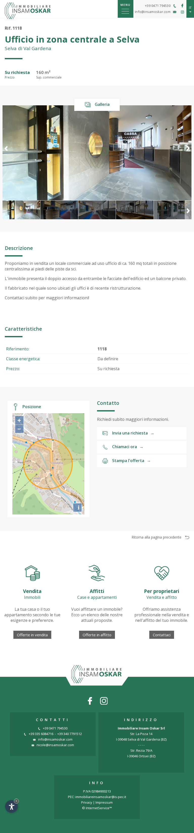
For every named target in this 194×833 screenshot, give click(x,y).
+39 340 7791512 (69, 733)
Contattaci (162, 634)
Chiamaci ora (127, 446)
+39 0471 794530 (55, 728)
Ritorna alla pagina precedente (156, 537)
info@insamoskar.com (55, 739)
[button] (188, 152)
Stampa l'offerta (131, 460)
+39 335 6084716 (41, 733)
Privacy (86, 802)
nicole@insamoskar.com (55, 745)
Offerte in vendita (32, 634)
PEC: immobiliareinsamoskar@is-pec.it (97, 797)
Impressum (104, 802)
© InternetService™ (97, 808)
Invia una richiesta (133, 433)
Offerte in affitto (97, 634)
